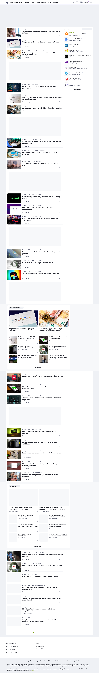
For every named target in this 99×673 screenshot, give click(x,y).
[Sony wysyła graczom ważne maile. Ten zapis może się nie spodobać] (14, 143)
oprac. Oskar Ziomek (36, 40)
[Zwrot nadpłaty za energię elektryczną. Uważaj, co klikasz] (13, 349)
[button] (91, 2)
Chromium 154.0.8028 (75, 39)
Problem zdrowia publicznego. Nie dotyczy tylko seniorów (40, 476)
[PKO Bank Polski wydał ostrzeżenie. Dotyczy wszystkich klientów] (13, 359)
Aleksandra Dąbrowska (37, 29)
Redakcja (32, 661)
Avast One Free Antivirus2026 (77, 34)
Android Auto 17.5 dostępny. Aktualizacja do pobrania (25, 516)
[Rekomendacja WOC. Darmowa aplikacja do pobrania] (43, 349)
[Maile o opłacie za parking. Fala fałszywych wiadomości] (43, 528)
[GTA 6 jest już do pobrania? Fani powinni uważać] (14, 577)
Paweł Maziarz (35, 574)
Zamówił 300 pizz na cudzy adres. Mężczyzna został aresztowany (41, 588)
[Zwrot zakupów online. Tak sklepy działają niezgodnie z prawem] (14, 109)
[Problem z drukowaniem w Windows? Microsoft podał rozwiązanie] (14, 454)
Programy (26, 2)
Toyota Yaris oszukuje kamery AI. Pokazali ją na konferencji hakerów (58, 534)
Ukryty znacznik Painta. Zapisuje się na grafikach (40, 42)
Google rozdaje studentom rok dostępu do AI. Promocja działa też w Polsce (39, 621)
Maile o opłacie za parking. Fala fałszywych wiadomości (57, 525)
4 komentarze (27, 91)
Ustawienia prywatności (73, 661)
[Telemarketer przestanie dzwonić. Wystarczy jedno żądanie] (14, 32)
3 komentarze (27, 112)
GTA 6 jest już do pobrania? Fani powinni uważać (40, 576)
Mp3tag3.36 (72, 67)
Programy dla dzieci (10, 651)
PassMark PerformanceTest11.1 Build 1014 (80, 55)
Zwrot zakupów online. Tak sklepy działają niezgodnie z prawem (42, 109)
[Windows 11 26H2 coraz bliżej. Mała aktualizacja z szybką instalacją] (14, 465)
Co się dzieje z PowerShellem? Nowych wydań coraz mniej (39, 87)
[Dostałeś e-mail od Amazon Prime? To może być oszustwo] (14, 153)
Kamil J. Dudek (35, 84)
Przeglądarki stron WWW (75, 40)
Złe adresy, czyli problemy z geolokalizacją (25, 534)
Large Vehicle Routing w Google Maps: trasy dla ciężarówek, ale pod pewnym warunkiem (27, 525)
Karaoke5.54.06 (73, 50)
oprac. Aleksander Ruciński (24, 528)
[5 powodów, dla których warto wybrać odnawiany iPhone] (14, 164)
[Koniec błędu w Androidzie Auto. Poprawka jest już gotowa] (14, 253)
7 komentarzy (27, 602)
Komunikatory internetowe (75, 74)
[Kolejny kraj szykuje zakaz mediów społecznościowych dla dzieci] (14, 556)
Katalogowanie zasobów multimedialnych (78, 68)
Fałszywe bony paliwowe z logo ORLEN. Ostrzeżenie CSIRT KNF (57, 516)
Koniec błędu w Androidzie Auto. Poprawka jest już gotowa (41, 253)
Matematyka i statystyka (74, 85)
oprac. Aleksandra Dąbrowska (38, 106)
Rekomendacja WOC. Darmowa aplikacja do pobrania (57, 346)
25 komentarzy (27, 457)
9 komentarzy (27, 102)
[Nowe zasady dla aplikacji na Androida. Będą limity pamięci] (14, 198)
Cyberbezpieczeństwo (40, 646)
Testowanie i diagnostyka (75, 57)
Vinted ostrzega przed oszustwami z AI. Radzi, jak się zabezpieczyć (41, 599)
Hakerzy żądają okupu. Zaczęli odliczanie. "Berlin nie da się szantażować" (41, 54)
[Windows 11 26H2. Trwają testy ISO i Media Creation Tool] (14, 209)
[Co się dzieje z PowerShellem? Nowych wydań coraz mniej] (14, 87)
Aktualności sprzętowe (40, 645)
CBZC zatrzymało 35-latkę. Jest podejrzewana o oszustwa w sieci (58, 356)
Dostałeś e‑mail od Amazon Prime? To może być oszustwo (40, 153)
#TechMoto (13, 486)
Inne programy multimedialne (76, 51)
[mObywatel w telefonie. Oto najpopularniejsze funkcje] (14, 377)
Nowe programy (9, 653)
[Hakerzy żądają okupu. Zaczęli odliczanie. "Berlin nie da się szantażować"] (14, 54)
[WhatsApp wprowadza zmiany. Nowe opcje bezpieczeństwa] (43, 340)
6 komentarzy (27, 278)
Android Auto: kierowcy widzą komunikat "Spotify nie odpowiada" (42, 399)
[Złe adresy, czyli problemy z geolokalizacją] (13, 537)
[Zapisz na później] (59, 36)
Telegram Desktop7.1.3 (75, 73)
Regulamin (38, 661)
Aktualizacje (86, 29)
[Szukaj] (74, 2)
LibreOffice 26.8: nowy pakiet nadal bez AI (37, 263)
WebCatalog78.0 (73, 44)
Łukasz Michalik (21, 537)
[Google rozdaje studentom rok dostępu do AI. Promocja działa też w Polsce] (14, 621)
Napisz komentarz (28, 157)
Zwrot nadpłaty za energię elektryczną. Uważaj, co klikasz (26, 346)
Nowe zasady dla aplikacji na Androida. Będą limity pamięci (41, 197)
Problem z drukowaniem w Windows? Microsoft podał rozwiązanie (42, 454)
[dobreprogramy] (17, 2)
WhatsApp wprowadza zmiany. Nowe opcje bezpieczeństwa (59, 337)
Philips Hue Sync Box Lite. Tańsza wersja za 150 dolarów (39, 432)
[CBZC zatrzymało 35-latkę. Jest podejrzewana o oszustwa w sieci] (43, 359)
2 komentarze (27, 35)
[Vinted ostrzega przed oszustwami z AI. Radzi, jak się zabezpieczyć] (14, 599)
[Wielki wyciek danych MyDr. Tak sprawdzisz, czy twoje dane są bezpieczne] (14, 98)
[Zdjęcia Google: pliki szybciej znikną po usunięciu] (14, 275)
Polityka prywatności (60, 661)
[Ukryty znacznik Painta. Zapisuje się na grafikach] (14, 43)
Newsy (33, 2)
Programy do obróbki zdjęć (11, 643)
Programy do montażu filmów (11, 648)
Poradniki (37, 643)
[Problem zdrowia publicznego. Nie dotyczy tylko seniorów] (14, 476)
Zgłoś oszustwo (41, 2)
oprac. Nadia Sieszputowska (38, 50)
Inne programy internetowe (75, 46)
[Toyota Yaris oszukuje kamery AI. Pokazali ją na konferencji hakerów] (43, 537)
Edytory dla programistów (75, 63)
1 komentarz (26, 57)
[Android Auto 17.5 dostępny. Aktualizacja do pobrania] (13, 519)
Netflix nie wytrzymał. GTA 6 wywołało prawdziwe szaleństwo (40, 219)
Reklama (45, 661)
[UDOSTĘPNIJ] (62, 36)
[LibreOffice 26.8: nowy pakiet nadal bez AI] (14, 264)
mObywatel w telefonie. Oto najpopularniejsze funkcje (42, 376)
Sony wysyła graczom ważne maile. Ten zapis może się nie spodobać (42, 142)
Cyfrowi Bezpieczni (53, 2)
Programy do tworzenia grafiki (12, 652)
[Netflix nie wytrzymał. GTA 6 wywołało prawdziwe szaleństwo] (14, 219)
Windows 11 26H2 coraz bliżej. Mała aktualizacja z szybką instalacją (40, 465)
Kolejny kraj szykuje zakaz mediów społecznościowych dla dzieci (42, 555)
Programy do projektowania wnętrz (13, 646)
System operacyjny (39, 648)
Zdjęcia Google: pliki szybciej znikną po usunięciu (40, 273)
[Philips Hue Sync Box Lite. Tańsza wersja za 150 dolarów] (14, 432)
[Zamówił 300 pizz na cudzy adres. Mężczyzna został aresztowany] (14, 588)
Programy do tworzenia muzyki (12, 645)
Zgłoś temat (51, 661)
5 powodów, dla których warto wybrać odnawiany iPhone (40, 164)
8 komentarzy (27, 223)
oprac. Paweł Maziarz (36, 139)
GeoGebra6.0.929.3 (74, 84)
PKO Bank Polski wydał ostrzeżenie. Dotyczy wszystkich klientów (27, 356)
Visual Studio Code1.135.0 (76, 61)
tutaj (33, 670)
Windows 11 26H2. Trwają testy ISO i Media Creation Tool (38, 208)
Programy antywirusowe (74, 35)
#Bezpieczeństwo (15, 307)
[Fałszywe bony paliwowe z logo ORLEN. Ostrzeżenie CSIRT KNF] (43, 519)
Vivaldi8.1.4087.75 (74, 78)
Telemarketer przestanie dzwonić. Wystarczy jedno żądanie (41, 32)
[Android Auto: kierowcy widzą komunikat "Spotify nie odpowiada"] (14, 399)
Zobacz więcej (38, 367)
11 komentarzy (27, 267)
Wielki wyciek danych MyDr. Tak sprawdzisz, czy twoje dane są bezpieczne (42, 98)
